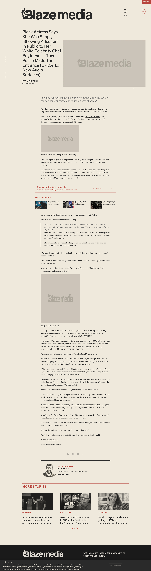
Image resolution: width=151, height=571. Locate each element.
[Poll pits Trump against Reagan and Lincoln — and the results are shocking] (68, 204)
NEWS (125, 9)
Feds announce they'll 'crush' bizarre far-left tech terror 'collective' (53, 203)
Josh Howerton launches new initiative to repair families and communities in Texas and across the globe (37, 520)
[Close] (148, 565)
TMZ (84, 372)
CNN (75, 122)
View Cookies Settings (116, 565)
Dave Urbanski (30, 81)
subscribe (146, 1)
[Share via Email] (78, 454)
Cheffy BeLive (52, 440)
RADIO (125, 12)
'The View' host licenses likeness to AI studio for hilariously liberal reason (109, 203)
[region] (75, 565)
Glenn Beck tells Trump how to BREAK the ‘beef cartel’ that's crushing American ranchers (74, 520)
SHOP (125, 15)
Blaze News (26, 512)
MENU (143, 11)
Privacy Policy (52, 189)
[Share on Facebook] (68, 454)
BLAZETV (126, 14)
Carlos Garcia (103, 512)
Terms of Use (59, 189)
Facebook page (61, 170)
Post (42, 440)
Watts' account (52, 220)
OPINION (126, 11)
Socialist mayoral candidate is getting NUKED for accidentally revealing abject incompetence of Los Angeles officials (113, 520)
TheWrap (100, 359)
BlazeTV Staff (65, 512)
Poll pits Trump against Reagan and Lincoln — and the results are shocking (80, 203)
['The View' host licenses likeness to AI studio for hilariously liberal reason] (96, 204)
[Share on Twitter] (73, 454)
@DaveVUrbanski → (64, 474)
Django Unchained (92, 116)
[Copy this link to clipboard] (83, 454)
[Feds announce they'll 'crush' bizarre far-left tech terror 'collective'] (41, 205)
